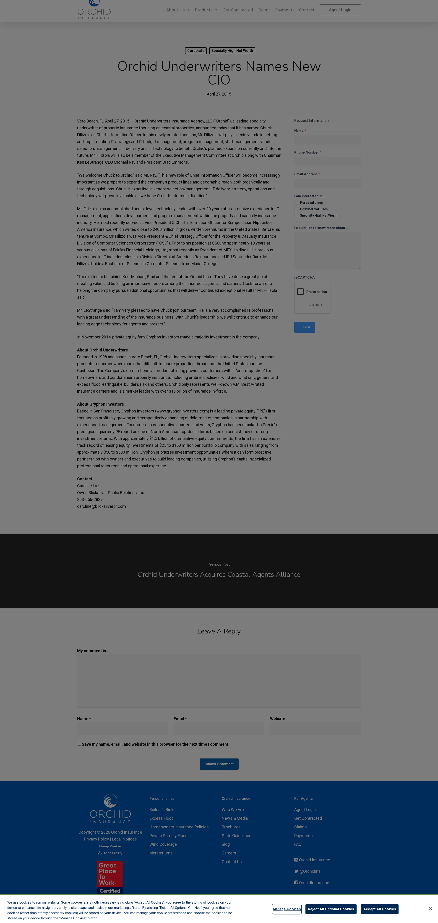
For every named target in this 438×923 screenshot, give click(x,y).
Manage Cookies (287, 909)
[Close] (431, 909)
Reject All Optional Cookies (331, 909)
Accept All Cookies (379, 909)
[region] (219, 908)
